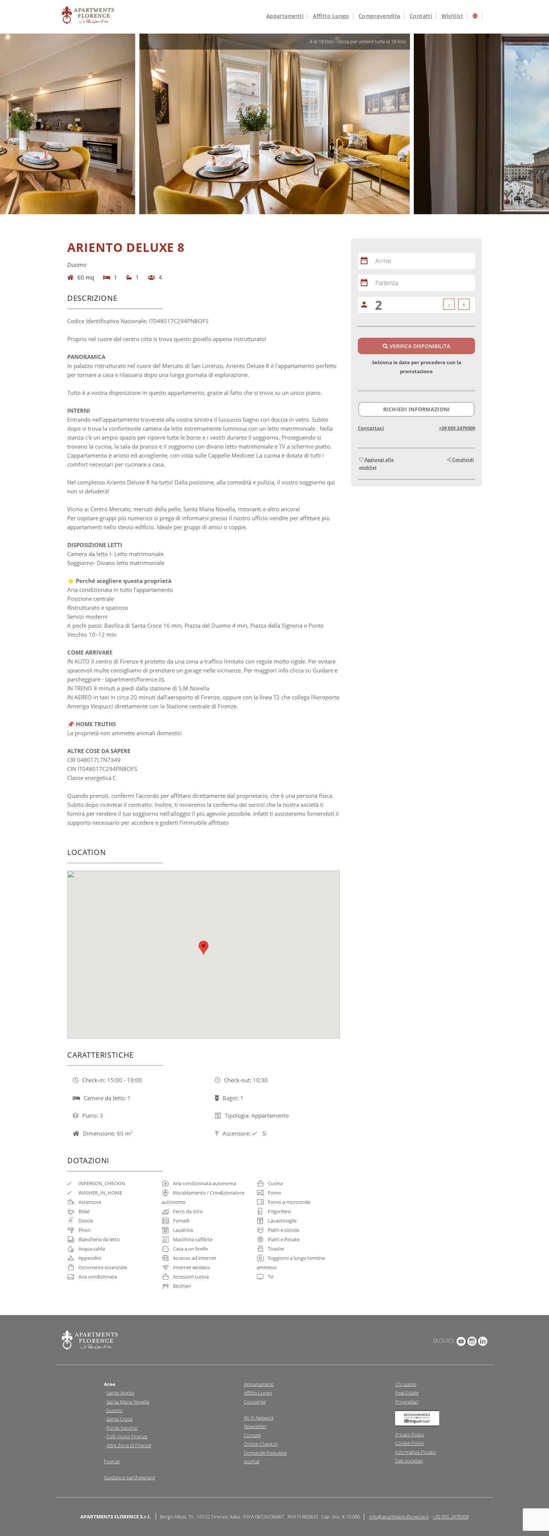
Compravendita (379, 15)
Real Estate (407, 1392)
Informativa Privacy (415, 1452)
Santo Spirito (120, 1392)
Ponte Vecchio (122, 1427)
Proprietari (407, 1401)
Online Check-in (261, 1443)
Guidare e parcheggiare (129, 1477)
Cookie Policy (409, 1443)
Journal (252, 1461)
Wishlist (452, 15)
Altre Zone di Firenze (128, 1445)
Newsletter (255, 1426)
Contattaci (371, 428)
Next (541, 124)
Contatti (421, 15)
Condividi (462, 459)
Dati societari (409, 1460)
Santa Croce (119, 1418)
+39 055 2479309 (457, 428)
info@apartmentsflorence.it (399, 1516)
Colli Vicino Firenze (127, 1436)
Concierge (255, 1401)
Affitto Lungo (258, 1392)
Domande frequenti (265, 1452)
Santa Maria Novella (127, 1401)
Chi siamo (405, 1384)
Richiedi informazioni (416, 409)
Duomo (114, 1410)
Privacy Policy (409, 1434)
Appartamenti (285, 15)
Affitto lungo (331, 15)
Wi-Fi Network (259, 1417)
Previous (7, 124)
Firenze (112, 1461)
